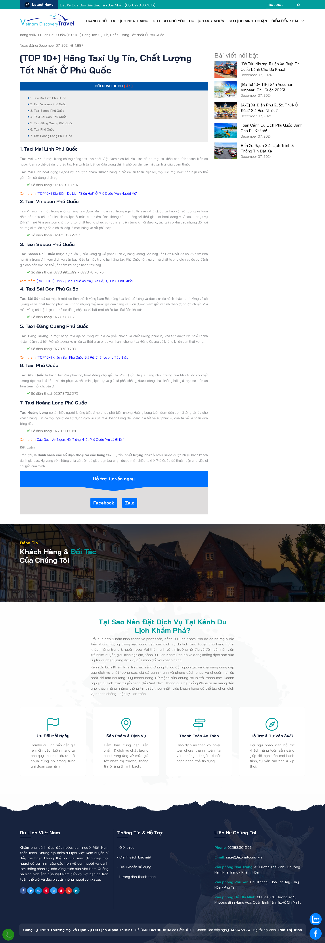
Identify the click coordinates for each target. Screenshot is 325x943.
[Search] (298, 5)
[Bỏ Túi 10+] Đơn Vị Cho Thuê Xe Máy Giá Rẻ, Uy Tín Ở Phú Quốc (85, 281)
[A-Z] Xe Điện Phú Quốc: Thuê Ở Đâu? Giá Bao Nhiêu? (269, 107)
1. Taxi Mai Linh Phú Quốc (48, 98)
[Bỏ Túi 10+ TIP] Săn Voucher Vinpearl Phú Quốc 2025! (266, 87)
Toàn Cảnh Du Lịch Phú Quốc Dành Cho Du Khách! (271, 128)
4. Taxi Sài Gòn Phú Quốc (48, 117)
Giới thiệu (126, 847)
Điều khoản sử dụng (135, 867)
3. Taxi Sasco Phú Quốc (47, 111)
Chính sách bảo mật (135, 857)
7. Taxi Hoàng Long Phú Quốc (51, 136)
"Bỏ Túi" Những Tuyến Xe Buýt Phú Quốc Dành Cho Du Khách (271, 66)
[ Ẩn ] (128, 86)
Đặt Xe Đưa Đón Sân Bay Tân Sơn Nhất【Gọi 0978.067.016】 (108, 5)
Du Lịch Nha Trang (129, 21)
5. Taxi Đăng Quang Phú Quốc (51, 123)
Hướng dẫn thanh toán (137, 876)
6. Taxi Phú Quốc (42, 129)
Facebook (103, 503)
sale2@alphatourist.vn (243, 857)
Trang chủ (96, 21)
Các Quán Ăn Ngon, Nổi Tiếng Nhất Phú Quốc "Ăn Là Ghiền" (80, 439)
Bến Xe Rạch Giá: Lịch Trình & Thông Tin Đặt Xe (267, 148)
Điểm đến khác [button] (285, 21)
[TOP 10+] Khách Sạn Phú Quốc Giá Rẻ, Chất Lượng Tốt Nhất (82, 357)
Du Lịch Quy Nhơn (206, 21)
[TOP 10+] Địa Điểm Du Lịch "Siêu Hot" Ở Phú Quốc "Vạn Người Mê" (87, 193)
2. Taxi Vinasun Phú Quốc (48, 104)
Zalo (129, 503)
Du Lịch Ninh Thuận (248, 21)
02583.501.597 (239, 847)
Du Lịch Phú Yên (169, 21)
